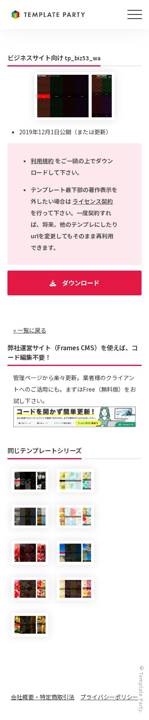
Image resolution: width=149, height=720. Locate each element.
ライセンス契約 (92, 201)
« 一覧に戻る (29, 330)
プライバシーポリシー (109, 697)
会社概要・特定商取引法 (42, 697)
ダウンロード (80, 282)
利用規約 (42, 161)
